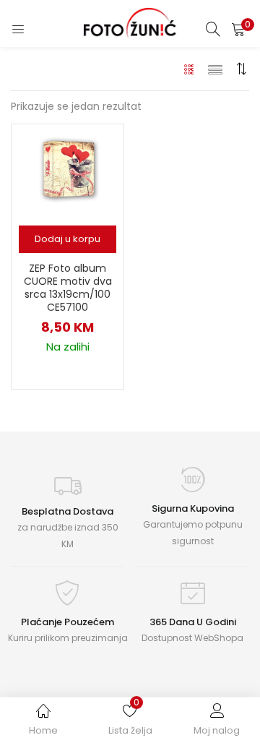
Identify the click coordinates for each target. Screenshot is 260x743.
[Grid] (189, 69)
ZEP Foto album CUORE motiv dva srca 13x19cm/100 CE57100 (68, 288)
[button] (238, 29)
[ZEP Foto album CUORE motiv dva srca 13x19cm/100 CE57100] (68, 170)
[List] (215, 69)
